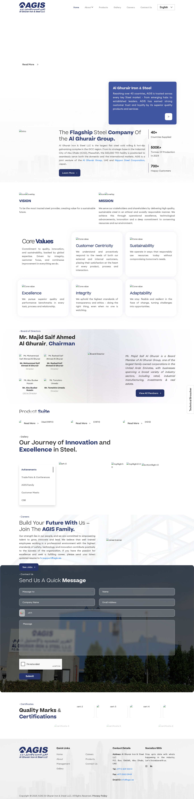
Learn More (69, 172)
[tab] (28, 469)
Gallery (117, 7)
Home (76, 7)
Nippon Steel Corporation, (130, 160)
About (88, 7)
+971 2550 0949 (124, 774)
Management (63, 763)
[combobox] (57, 591)
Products (103, 7)
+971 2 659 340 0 (124, 769)
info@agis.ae (127, 779)
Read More (30, 64)
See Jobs (28, 567)
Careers (131, 7)
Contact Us (146, 7)
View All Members (150, 393)
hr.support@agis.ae (50, 558)
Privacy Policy (99, 795)
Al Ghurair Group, (93, 160)
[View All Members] (97, 356)
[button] (22, 612)
